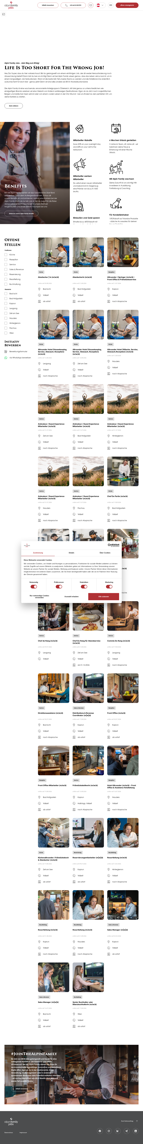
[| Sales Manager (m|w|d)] (123, 924)
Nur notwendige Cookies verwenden (39, 596)
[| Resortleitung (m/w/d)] (53, 924)
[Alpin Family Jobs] (11, 5)
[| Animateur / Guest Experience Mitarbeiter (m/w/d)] (53, 418)
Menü (110, 5)
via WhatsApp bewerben (20, 358)
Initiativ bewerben (22, 1089)
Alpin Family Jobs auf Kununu (118, 1131)
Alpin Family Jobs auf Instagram (109, 1131)
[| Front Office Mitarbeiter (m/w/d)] (53, 780)
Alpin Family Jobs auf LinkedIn (136, 1131)
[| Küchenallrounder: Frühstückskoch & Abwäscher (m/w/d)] (53, 852)
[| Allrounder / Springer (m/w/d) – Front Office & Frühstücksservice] (123, 271)
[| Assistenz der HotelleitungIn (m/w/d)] (53, 707)
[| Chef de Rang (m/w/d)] (123, 563)
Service (12, 264)
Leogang (13, 308)
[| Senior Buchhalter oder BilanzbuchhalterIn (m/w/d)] (88, 996)
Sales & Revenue (16, 269)
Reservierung (15, 274)
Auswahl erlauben (71, 596)
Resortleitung (14, 279)
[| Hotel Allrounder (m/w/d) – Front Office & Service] (123, 780)
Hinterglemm (14, 323)
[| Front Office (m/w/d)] (123, 707)
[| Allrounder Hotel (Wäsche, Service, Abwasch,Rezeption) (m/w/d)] (123, 345)
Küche (12, 255)
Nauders (13, 318)
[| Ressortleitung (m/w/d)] (123, 852)
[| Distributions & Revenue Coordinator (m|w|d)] (88, 707)
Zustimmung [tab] (38, 553)
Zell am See (14, 313)
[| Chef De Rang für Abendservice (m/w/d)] (88, 635)
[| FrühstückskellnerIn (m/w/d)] (88, 780)
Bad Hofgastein (16, 298)
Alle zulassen (103, 596)
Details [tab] (71, 553)
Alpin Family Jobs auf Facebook (100, 1131)
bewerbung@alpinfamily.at (90, 5)
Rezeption (13, 259)
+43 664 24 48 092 (75, 5)
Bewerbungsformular (18, 351)
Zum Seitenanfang (127, 1121)
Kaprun (12, 303)
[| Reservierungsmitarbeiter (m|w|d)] (88, 852)
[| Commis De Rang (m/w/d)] (123, 635)
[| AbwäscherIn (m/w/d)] (88, 271)
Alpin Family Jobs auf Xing (127, 1131)
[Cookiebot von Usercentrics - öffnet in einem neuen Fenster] (109, 545)
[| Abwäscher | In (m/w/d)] (53, 271)
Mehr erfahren (13, 106)
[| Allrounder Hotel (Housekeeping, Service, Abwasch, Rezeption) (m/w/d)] (53, 345)
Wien (11, 333)
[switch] (59, 586)
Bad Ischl (13, 293)
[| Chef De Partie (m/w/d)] (123, 491)
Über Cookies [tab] (105, 553)
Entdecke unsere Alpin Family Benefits (21, 213)
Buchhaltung (15, 284)
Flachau (13, 328)
